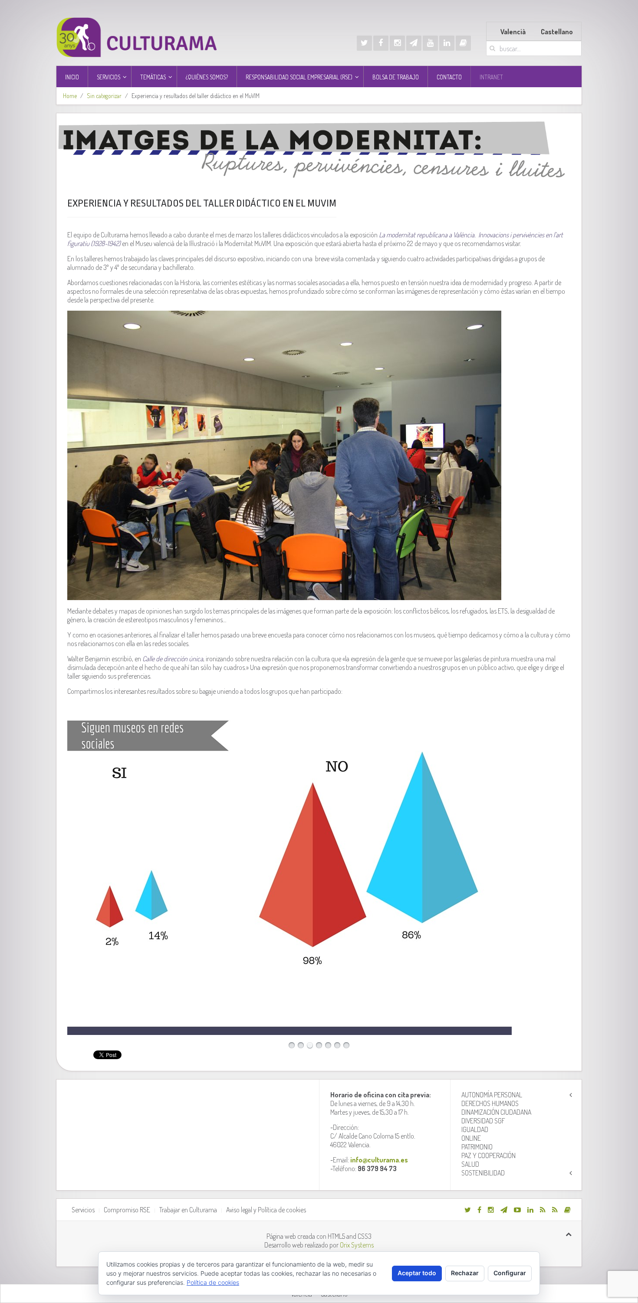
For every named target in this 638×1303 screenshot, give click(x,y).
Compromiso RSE (127, 1209)
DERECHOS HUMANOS (490, 1103)
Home (70, 95)
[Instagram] (397, 43)
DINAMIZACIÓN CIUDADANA (496, 1112)
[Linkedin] (446, 43)
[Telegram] (413, 43)
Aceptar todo (417, 1273)
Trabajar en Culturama (188, 1209)
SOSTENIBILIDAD (483, 1172)
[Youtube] (430, 43)
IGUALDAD (474, 1129)
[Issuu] (463, 43)
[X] (364, 43)
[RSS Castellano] (555, 1209)
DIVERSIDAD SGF (483, 1120)
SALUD (470, 1164)
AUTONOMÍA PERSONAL (491, 1094)
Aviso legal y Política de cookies (266, 1209)
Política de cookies (213, 1282)
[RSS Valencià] (543, 1209)
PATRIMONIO (477, 1146)
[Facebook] (380, 43)
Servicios (83, 1209)
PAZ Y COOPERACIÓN (488, 1155)
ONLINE (471, 1138)
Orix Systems (357, 1245)
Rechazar (465, 1273)
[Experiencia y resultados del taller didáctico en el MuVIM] (319, 148)
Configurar (509, 1273)
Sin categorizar (104, 95)
